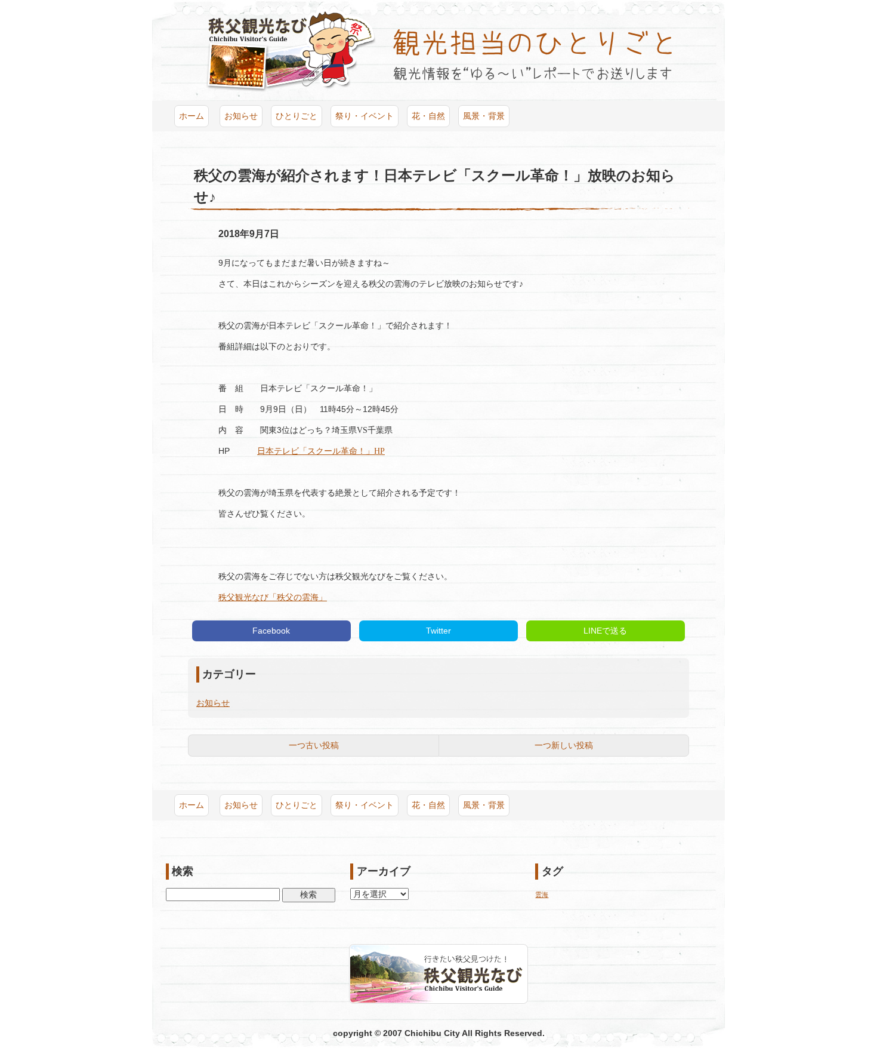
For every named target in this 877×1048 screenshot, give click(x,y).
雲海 (541, 894)
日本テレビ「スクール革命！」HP (321, 451)
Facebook (271, 630)
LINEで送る (605, 630)
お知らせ (241, 116)
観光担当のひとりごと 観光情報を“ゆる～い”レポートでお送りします (532, 55)
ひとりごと (296, 116)
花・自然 (428, 116)
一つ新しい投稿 (564, 745)
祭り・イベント (364, 116)
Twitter (438, 630)
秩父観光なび (291, 50)
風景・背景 (484, 116)
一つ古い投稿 (314, 745)
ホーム (191, 116)
